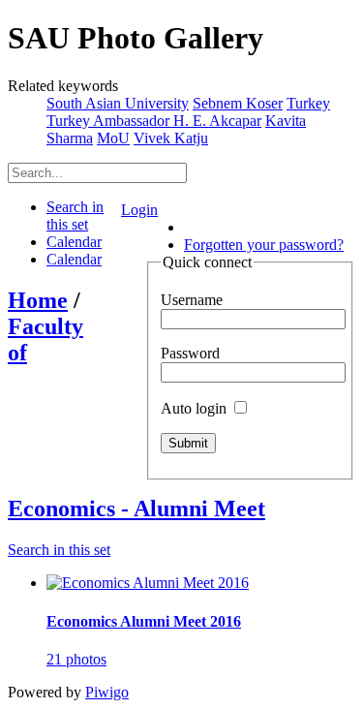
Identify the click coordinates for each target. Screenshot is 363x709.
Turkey (308, 103)
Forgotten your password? (264, 244)
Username (192, 300)
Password (190, 353)
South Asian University (117, 103)
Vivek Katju (171, 138)
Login (139, 209)
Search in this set (59, 549)
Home (38, 300)
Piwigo (107, 692)
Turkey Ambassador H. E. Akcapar (153, 120)
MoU (113, 138)
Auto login (195, 408)
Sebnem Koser (238, 103)
